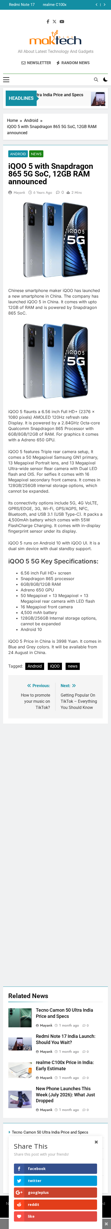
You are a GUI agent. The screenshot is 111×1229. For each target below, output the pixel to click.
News (36, 154)
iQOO (55, 666)
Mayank (19, 192)
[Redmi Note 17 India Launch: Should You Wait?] (97, 101)
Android (18, 154)
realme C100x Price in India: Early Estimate (53, 5)
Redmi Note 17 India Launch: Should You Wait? (19, 5)
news (72, 666)
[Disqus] (55, 788)
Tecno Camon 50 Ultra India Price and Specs (50, 1132)
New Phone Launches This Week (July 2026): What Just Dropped (65, 1095)
